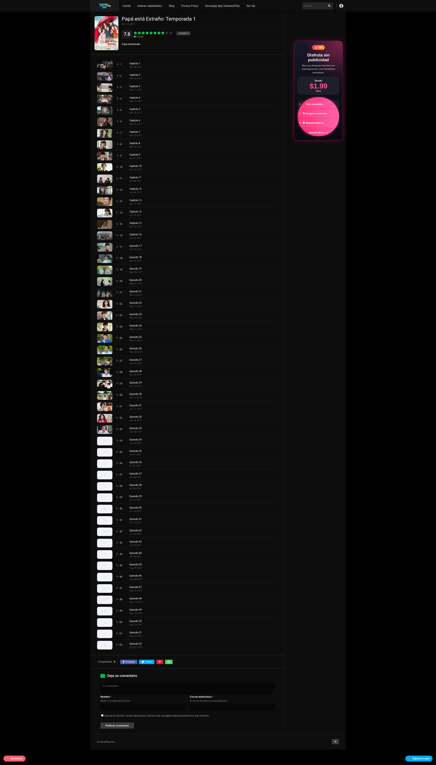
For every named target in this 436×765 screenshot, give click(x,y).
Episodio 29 (135, 382)
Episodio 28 (135, 371)
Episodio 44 (135, 553)
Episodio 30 (135, 394)
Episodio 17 (135, 245)
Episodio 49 (135, 609)
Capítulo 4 (134, 97)
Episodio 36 (135, 462)
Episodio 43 (135, 541)
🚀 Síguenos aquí (419, 757)
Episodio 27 (135, 359)
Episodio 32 (135, 416)
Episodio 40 (135, 507)
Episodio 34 (135, 439)
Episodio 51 (135, 632)
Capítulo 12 (135, 188)
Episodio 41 (135, 519)
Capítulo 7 (134, 131)
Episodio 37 (135, 473)
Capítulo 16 (135, 234)
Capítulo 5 (134, 109)
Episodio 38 (135, 485)
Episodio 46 (135, 575)
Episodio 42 (135, 530)
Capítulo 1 (134, 63)
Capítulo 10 (135, 166)
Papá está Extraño (131, 44)
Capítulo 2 (134, 74)
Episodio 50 (135, 621)
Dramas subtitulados (149, 5)
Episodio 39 (135, 496)
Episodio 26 (135, 348)
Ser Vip (250, 5)
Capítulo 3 (134, 86)
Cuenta (126, 5)
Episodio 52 (135, 643)
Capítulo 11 (135, 177)
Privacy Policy (189, 5)
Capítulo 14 (135, 211)
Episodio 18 (135, 257)
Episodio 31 (135, 405)
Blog (171, 5)
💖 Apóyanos (14, 757)
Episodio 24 (135, 325)
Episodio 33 (135, 428)
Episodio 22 (135, 302)
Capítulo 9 (134, 154)
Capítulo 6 (134, 120)
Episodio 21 (135, 291)
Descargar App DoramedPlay (222, 5)
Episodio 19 (135, 268)
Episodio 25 (135, 337)
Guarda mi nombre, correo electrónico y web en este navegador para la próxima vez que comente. (156, 715)
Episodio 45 (135, 564)
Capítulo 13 (135, 200)
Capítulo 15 (135, 223)
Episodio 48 (135, 598)
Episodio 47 (135, 587)
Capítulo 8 (134, 143)
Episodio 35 (135, 451)
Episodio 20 (135, 280)
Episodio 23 (135, 314)
